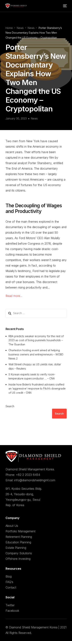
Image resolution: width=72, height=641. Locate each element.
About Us (12, 526)
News (34, 118)
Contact (11, 587)
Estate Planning (16, 548)
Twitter (10, 605)
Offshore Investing (18, 559)
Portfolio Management (20, 531)
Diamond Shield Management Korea (33, 627)
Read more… (14, 296)
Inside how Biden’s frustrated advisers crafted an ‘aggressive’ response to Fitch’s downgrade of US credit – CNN (37, 388)
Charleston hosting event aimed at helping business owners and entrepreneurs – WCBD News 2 (35, 354)
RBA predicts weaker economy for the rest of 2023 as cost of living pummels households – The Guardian (36, 340)
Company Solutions (19, 553)
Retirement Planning (19, 537)
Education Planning (18, 542)
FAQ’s (9, 582)
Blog (9, 576)
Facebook (12, 610)
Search (10, 406)
